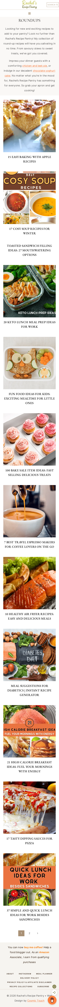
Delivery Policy (29, 978)
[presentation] (29, 126)
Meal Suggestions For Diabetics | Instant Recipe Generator (29, 690)
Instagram (25, 974)
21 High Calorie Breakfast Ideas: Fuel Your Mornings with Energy (29, 766)
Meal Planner (44, 974)
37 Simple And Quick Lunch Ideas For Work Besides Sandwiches (29, 914)
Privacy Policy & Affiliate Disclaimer (29, 982)
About (10, 974)
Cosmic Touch (35, 1000)
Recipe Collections (21, 986)
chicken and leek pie (34, 65)
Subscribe (43, 986)
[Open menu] (29, 13)
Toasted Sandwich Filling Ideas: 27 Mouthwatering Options (29, 250)
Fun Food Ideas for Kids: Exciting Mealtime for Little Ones (29, 398)
